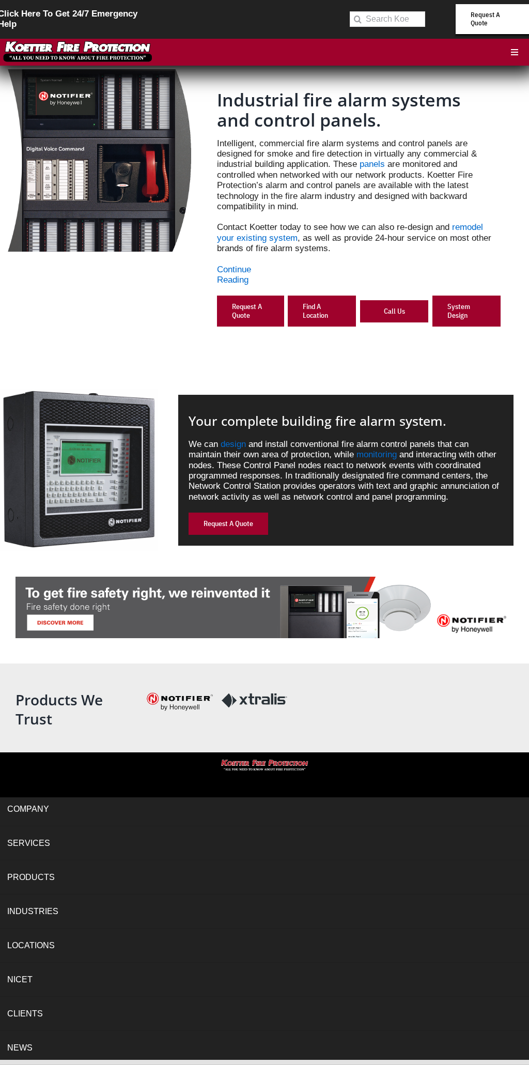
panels (372, 164)
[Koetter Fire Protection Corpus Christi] (77, 43)
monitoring (376, 454)
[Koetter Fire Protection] (265, 762)
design (233, 444)
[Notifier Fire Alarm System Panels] (264, 581)
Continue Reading (234, 275)
